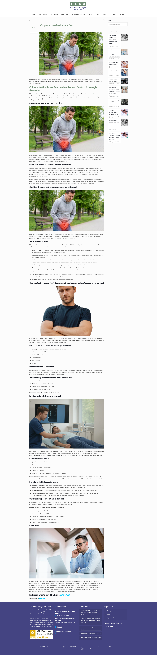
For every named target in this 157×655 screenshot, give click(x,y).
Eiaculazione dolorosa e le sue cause (91, 633)
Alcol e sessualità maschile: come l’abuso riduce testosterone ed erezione (90, 612)
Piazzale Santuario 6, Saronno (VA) (65, 623)
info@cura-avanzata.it (66, 632)
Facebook (42, 598)
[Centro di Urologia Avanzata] (78, 6)
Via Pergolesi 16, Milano (62, 615)
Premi (108, 614)
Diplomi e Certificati (112, 618)
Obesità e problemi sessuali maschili (91, 638)
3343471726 (65, 595)
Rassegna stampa (112, 611)
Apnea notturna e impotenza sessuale (89, 628)
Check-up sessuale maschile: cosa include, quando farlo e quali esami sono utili (90, 621)
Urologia (95, 94)
